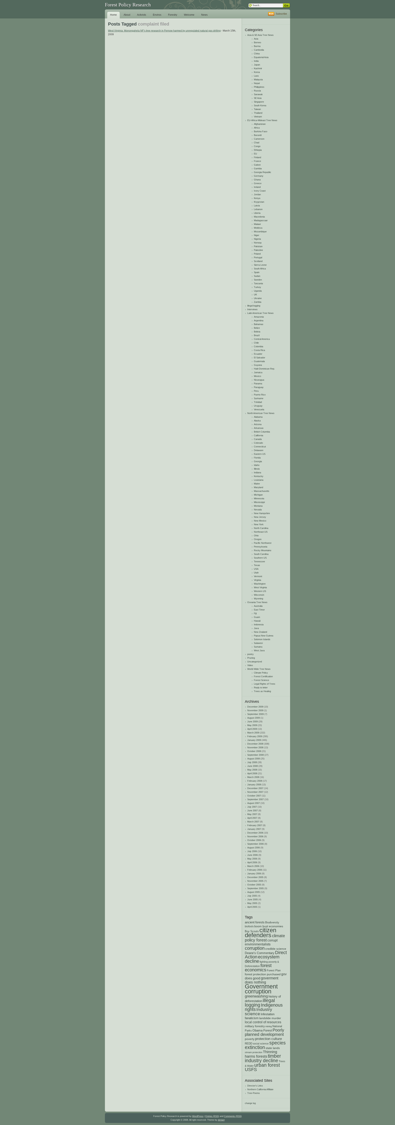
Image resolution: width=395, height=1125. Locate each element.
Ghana (257, 179)
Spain (256, 272)
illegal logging (253, 305)
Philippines (259, 87)
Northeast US (260, 532)
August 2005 (253, 892)
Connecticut (260, 446)
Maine (257, 483)
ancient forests (255, 922)
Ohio (256, 535)
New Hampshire (262, 513)
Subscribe (281, 13)
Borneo (257, 42)
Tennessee (259, 561)
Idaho (256, 465)
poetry (250, 654)
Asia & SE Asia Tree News (260, 35)
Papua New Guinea (263, 635)
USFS (251, 1069)
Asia (256, 38)
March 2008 (253, 777)
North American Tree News (260, 413)
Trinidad (258, 402)
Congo (257, 146)
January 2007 (254, 829)
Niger (256, 235)
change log (250, 1103)
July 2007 (252, 807)
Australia (258, 606)
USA (256, 569)
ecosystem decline (262, 959)
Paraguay (259, 387)
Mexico (257, 376)
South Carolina (261, 554)
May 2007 (252, 814)
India (256, 61)
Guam (257, 617)
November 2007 (255, 792)
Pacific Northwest (262, 543)
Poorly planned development (264, 1032)
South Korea (260, 105)
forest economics (258, 967)
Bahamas (258, 324)
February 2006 (254, 870)
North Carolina (261, 528)
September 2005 (255, 888)
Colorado (258, 443)
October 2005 (254, 884)
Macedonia (259, 216)
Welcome (189, 14)
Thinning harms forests (261, 1054)
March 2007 (253, 821)
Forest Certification (263, 676)
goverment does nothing (261, 980)
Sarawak (258, 94)
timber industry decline (263, 1058)
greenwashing (256, 996)
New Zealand (260, 632)
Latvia (257, 205)
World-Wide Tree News (259, 669)
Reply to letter (261, 687)
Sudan (257, 276)
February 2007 (254, 825)
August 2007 (253, 803)
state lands (273, 1048)
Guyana (258, 365)
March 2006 (253, 866)
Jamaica (258, 372)
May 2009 (252, 725)
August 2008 (253, 758)
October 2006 (254, 840)
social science (261, 1043)
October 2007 (254, 795)
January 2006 (254, 873)
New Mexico (260, 520)
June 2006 (252, 855)
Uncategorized (254, 661)
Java (256, 628)
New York (259, 524)
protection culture (268, 1039)
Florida (257, 457)
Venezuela (259, 409)
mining (268, 1026)
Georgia (258, 461)
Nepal (257, 83)
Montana (258, 506)
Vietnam (258, 116)
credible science (275, 948)
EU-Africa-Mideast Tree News (262, 120)
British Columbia (262, 431)
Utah (256, 572)
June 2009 (252, 721)
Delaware (258, 450)
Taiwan (257, 109)
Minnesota (259, 498)
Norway (258, 242)
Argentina (258, 320)
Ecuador (258, 354)
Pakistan (258, 246)
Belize (257, 328)
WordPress (197, 1116)
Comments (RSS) (233, 1116)
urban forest (267, 1065)
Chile (256, 342)
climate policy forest (265, 937)
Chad (256, 142)
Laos (256, 76)
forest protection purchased (263, 974)
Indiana (257, 472)
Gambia (258, 168)
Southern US (260, 558)
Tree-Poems (253, 1093)
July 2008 (252, 762)
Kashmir (258, 68)
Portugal (258, 257)
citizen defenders (260, 932)
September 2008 (255, 755)
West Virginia (260, 587)
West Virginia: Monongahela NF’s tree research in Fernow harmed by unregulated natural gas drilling (164, 30)
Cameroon (259, 139)
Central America (262, 339)
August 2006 (253, 847)
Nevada (258, 509)
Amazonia (259, 317)
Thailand (258, 113)
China (257, 53)
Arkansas (259, 428)
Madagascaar (261, 220)
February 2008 (254, 781)
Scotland (258, 261)
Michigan (258, 495)
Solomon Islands (262, 639)
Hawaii (257, 621)
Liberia (257, 213)
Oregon (257, 539)
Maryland (258, 487)
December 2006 (255, 832)
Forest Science (261, 680)
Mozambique (260, 231)
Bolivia (257, 331)
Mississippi (259, 502)
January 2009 (254, 740)
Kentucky (258, 476)
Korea (257, 72)
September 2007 (255, 799)
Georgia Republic (262, 172)
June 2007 (252, 810)
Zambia (257, 302)
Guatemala (259, 361)
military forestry (255, 1026)
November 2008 (255, 747)
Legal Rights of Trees (264, 684)
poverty (249, 1039)
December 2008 (255, 744)
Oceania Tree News (257, 602)
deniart (221, 1120)
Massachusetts (261, 491)
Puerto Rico (260, 394)
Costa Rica (259, 350)
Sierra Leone (260, 265)
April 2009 (252, 729)
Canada (258, 439)
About (127, 14)
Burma (257, 46)
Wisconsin (259, 595)
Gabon (257, 165)
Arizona (257, 424)
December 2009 (255, 706)
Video (250, 665)
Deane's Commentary (259, 953)
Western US (260, 591)
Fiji (255, 613)
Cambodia (259, 50)
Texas (257, 565)
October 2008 (254, 751)
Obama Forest (262, 1030)
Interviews (252, 309)
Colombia (258, 346)
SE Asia (257, 98)
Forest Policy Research (128, 4)
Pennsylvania (260, 546)
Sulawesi (258, 643)
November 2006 (255, 836)
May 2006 (252, 858)
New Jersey (260, 517)
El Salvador (259, 357)
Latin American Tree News (260, 313)
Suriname (258, 398)
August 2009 (253, 718)
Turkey (257, 287)
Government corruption (261, 989)
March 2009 (253, 732)
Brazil (256, 335)
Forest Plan (274, 970)
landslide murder (270, 1018)
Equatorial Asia (261, 57)
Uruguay (258, 406)
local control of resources (263, 1022)
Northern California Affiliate (260, 1089)
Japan (257, 64)
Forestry (172, 14)
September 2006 (255, 844)
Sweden (258, 279)
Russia (257, 90)
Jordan (257, 194)
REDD (248, 1043)
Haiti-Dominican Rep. (264, 368)
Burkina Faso (260, 131)
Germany (258, 176)
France (257, 161)
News (204, 14)
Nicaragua (259, 380)
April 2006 (252, 862)
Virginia (257, 580)
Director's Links (255, 1085)
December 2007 (255, 788)
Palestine (258, 250)
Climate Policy (261, 672)
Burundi (257, 135)
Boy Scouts (252, 931)
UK (255, 294)
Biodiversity (272, 922)
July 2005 (252, 896)
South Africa (260, 268)
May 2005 (252, 903)
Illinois (257, 469)
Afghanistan (260, 124)
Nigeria (257, 239)
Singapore (259, 102)
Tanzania (258, 283)
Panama (258, 383)
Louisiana (258, 480)
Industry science (258, 1011)
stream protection (253, 1052)
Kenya (257, 198)
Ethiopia (258, 150)
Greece (257, 183)
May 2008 (252, 769)
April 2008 (252, 773)
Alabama (258, 417)
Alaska (257, 420)
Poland (257, 254)
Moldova (258, 228)
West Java (259, 650)
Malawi (257, 224)
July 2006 (252, 851)
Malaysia (258, 79)
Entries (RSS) (212, 1116)
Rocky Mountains (262, 550)
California (258, 435)
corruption (255, 948)
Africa (257, 127)
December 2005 (255, 877)
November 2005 (255, 881)
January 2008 (254, 784)
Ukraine (258, 298)
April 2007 (252, 818)
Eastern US (259, 454)
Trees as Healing (262, 691)
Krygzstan (259, 202)
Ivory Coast (260, 190)
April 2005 (252, 907)
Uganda (258, 291)
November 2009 (255, 710)
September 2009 (255, 714)
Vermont (258, 576)
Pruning (251, 658)
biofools (249, 926)
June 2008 (252, 766)
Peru (256, 391)
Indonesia (259, 624)
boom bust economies (268, 926)
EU (255, 153)
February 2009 (254, 736)
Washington (260, 583)
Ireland (257, 187)
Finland (257, 157)
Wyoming (258, 598)
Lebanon (258, 209)
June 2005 (252, 899)
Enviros (157, 14)
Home (113, 14)
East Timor (259, 609)
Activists (141, 14)
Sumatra (258, 647)
